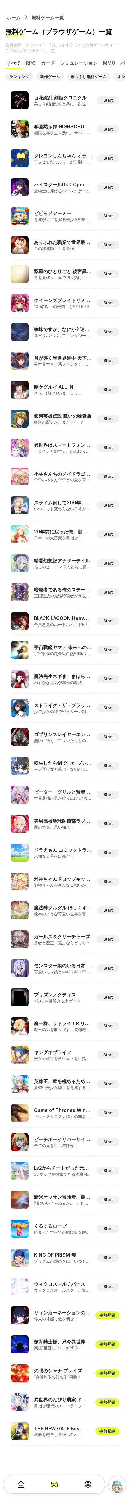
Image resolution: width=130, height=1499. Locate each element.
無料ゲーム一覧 (47, 17)
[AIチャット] (117, 1484)
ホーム (14, 17)
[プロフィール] (88, 1484)
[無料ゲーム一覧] (54, 1484)
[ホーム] (21, 1484)
